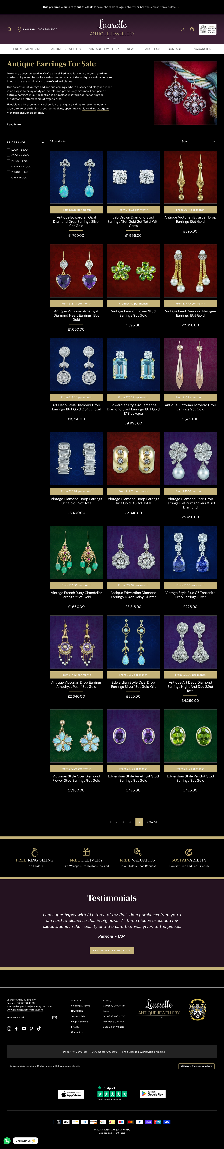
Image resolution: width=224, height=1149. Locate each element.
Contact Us (77, 1032)
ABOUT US (152, 49)
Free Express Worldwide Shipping (143, 1052)
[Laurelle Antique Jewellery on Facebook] (16, 1028)
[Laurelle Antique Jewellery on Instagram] (9, 1028)
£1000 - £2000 (20, 160)
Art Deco (31, 113)
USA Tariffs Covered (104, 1051)
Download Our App (113, 1021)
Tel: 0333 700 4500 (114, 1016)
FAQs (106, 1010)
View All (152, 821)
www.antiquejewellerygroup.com (25, 1009)
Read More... (15, 124)
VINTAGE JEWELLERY (104, 49)
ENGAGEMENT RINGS (28, 49)
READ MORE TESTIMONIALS (112, 950)
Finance (75, 1026)
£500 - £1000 (20, 155)
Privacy (107, 1000)
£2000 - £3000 (21, 166)
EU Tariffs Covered (75, 1051)
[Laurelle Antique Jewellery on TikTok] (39, 1028)
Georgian (103, 108)
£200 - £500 (19, 149)
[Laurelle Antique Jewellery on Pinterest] (31, 1028)
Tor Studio (119, 1132)
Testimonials (78, 1016)
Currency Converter (114, 1005)
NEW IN (132, 49)
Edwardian (89, 108)
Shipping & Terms (80, 1005)
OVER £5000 (19, 177)
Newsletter (77, 1010)
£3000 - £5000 (21, 172)
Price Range (16, 142)
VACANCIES (202, 49)
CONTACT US (177, 49)
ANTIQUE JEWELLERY (66, 49)
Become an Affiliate (113, 1026)
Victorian (13, 113)
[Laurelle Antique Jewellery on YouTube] (24, 1028)
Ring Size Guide (79, 1021)
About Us (76, 1000)
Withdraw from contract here (196, 1066)
